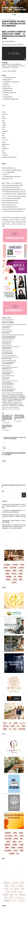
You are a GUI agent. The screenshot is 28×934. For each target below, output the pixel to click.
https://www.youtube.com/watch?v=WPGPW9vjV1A (13, 209)
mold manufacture (19, 897)
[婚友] (14, 684)
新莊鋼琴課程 (8, 832)
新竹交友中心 (21, 900)
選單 (15, 14)
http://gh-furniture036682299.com (9, 360)
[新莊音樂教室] (14, 765)
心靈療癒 (15, 723)
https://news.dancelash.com (8, 204)
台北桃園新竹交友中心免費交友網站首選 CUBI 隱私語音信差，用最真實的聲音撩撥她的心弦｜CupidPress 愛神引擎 (14, 506)
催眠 (17, 853)
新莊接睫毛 (15, 844)
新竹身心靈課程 (13, 567)
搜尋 (3, 491)
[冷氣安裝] (14, 784)
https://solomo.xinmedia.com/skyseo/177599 (13, 211)
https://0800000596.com (7, 382)
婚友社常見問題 (22, 728)
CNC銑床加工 (15, 882)
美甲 (16, 894)
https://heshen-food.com (7, 326)
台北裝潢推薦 (20, 847)
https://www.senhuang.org (7, 331)
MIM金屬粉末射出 (7, 900)
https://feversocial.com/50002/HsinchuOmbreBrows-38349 (14, 324)
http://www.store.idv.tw (6, 341)
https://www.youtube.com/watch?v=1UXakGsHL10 (12, 394)
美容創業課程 (9, 576)
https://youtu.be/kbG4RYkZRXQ (9, 336)
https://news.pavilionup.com (7, 321)
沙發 (11, 888)
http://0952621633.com (7, 344)
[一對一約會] (14, 626)
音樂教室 (22, 882)
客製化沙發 (14, 573)
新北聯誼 (15, 850)
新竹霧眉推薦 (11, 485)
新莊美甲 (20, 485)
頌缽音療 (16, 838)
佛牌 (23, 888)
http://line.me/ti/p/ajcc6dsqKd (8, 185)
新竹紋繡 (16, 485)
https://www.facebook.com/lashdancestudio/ (16, 196)
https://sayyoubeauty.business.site (9, 355)
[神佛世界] (14, 600)
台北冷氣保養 (15, 564)
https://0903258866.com (7, 385)
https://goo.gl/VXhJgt (6, 187)
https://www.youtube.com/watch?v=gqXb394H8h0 (12, 392)
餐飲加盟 (5, 567)
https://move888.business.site (8, 387)
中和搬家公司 (21, 567)
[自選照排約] (14, 643)
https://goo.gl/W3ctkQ (6, 189)
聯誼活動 (21, 832)
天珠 (10, 728)
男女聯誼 (15, 832)
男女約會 (21, 835)
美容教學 (14, 570)
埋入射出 (5, 723)
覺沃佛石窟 (8, 579)
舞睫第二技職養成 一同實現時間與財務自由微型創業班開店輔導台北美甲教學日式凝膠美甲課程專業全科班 (7, 417)
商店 (10, 723)
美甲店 (20, 841)
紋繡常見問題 (7, 844)
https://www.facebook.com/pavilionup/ (10, 380)
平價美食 (21, 850)
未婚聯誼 (5, 728)
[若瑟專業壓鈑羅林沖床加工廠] (14, 699)
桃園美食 (7, 573)
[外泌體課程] (14, 555)
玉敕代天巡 (14, 582)
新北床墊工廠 (22, 894)
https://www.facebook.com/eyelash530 (10, 367)
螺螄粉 (20, 579)
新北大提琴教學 (8, 850)
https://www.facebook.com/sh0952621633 (10, 346)
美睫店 (21, 838)
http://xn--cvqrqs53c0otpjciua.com (9, 361)
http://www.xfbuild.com (7, 329)
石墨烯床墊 (8, 570)
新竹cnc (15, 900)
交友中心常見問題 (8, 835)
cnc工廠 (20, 891)
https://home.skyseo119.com (8, 372)
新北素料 (11, 897)
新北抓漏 (14, 891)
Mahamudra (22, 723)
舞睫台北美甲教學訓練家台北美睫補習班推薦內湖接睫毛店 (7, 426)
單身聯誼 (13, 726)
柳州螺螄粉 (12, 853)
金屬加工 (7, 885)
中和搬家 (22, 564)
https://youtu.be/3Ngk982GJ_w (8, 41)
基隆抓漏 (20, 576)
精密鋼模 (13, 847)
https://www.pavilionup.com (7, 319)
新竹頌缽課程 (7, 564)
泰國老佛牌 (5, 894)
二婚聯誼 (23, 726)
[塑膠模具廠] (14, 663)
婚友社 (14, 728)
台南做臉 (20, 573)
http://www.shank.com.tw (7, 370)
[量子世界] (14, 821)
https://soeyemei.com (6, 365)
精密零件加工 (7, 882)
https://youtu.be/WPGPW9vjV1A (9, 206)
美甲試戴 (15, 579)
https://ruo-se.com (5, 377)
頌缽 (15, 576)
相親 (6, 897)
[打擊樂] (14, 613)
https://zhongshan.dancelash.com (9, 202)
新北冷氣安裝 (20, 885)
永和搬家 (20, 570)
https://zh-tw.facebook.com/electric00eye (10, 356)
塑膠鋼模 (7, 847)
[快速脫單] (14, 711)
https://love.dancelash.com (7, 200)
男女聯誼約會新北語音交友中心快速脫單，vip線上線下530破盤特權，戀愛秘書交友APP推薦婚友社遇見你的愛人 (14, 516)
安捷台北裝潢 (5, 726)
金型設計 (8, 891)
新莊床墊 (13, 885)
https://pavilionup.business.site (8, 375)
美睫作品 (14, 841)
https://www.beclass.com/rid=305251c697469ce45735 (13, 334)
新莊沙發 (6, 888)
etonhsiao (12, 19)
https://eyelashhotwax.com (7, 351)
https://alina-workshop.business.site (9, 389)
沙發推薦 (21, 844)
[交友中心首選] (14, 747)
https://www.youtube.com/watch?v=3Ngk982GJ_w (13, 44)
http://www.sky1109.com (7, 349)
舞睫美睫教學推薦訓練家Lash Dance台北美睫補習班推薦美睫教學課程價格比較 (19, 417)
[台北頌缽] (14, 803)
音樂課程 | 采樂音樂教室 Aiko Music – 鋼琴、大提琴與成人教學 (14, 9)
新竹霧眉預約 (5, 485)
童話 (18, 726)
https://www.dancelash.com (11, 198)
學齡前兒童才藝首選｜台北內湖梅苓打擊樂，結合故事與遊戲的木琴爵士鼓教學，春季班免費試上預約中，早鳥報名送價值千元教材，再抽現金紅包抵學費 (13, 526)
